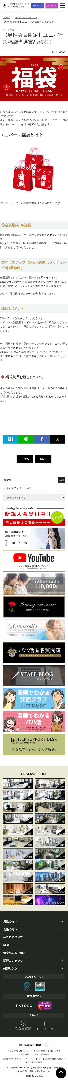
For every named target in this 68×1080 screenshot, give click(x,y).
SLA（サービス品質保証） (34, 1062)
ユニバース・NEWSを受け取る (36, 1051)
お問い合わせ (55, 1051)
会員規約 (6, 1059)
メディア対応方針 (15, 1051)
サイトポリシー (17, 1059)
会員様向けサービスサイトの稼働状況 (34, 1054)
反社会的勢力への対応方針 (54, 1059)
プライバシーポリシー (34, 1059)
